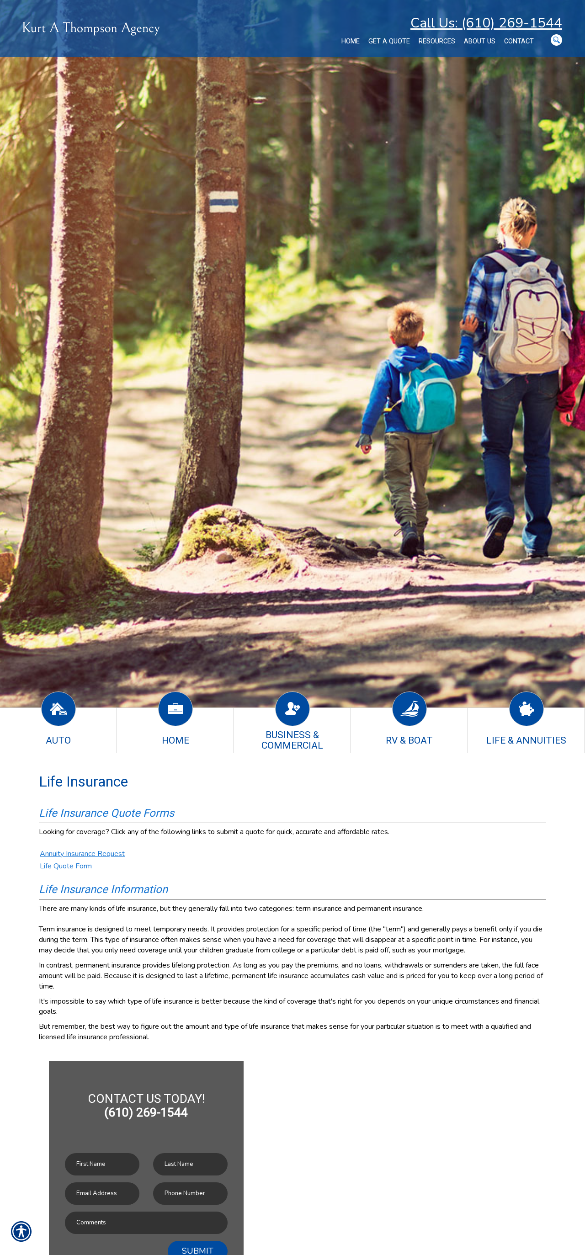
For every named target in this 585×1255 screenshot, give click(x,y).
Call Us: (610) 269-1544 (486, 23)
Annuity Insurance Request (82, 854)
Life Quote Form (66, 866)
